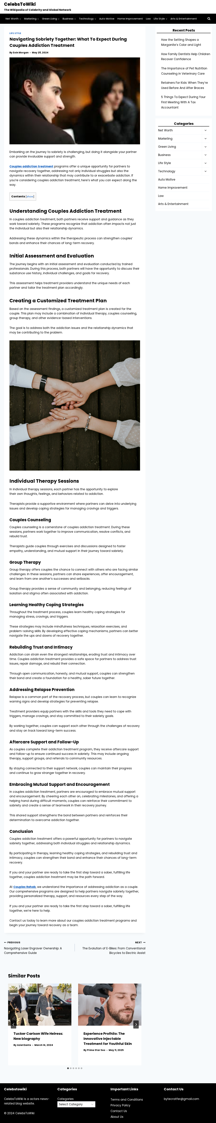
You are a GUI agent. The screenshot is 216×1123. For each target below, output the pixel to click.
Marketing (165, 139)
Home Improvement (130, 18)
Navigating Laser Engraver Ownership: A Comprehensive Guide (33, 948)
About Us (117, 1117)
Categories (65, 1099)
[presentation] (39, 1005)
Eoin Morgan (21, 52)
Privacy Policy (120, 1105)
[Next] (136, 1024)
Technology (166, 171)
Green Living (167, 147)
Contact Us (119, 1111)
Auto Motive (106, 18)
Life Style (15, 33)
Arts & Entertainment (183, 18)
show (30, 196)
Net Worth (165, 130)
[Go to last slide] (13, 1024)
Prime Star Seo (96, 1050)
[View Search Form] (209, 19)
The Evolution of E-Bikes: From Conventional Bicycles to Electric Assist (113, 948)
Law (148, 18)
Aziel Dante (24, 1045)
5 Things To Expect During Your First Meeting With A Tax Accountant (183, 102)
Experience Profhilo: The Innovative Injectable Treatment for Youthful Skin (108, 1038)
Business (164, 155)
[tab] (68, 1068)
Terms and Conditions (127, 1100)
